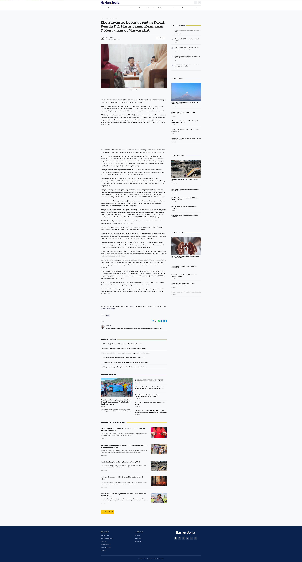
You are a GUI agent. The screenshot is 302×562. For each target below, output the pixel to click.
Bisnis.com (138, 538)
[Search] (195, 2)
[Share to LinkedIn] (162, 321)
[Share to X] (156, 321)
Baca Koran (182, 7)
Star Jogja (138, 541)
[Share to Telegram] (165, 321)
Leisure (168, 7)
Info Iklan (103, 550)
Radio (174, 7)
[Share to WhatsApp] (159, 321)
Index (198, 7)
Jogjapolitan (117, 7)
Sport (147, 7)
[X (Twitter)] (179, 538)
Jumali (108, 326)
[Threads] (191, 538)
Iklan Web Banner (106, 547)
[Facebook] (175, 538)
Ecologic (160, 7)
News (109, 7)
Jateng (153, 7)
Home (103, 7)
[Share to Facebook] (153, 321)
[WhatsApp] (195, 538)
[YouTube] (187, 538)
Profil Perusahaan (106, 544)
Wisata (141, 7)
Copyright (104, 541)
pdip (107, 315)
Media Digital (109, 37)
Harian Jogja (129, 306)
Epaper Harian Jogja (108, 308)
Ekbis (125, 7)
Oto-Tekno (133, 7)
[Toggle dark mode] (199, 2)
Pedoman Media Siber (107, 538)
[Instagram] (183, 538)
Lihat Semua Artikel (107, 512)
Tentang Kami (105, 535)
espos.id (137, 535)
